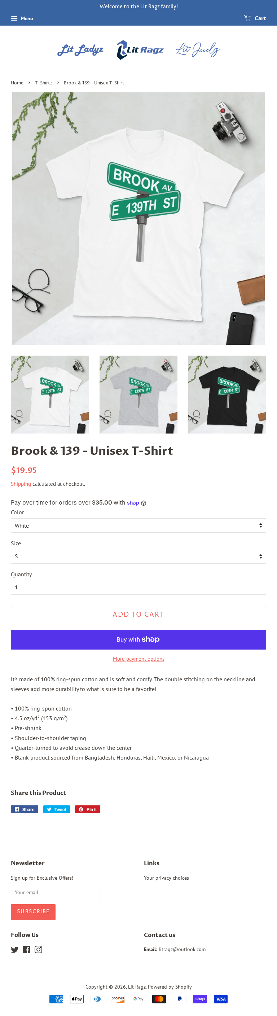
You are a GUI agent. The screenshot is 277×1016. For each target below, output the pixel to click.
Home (17, 83)
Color (17, 512)
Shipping (21, 483)
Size (16, 543)
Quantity (21, 574)
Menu (26, 18)
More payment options (138, 658)
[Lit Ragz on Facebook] (26, 951)
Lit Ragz (137, 987)
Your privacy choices (166, 878)
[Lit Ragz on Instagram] (38, 951)
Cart (260, 18)
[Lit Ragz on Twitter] (15, 951)
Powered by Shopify (170, 987)
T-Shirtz (43, 83)
